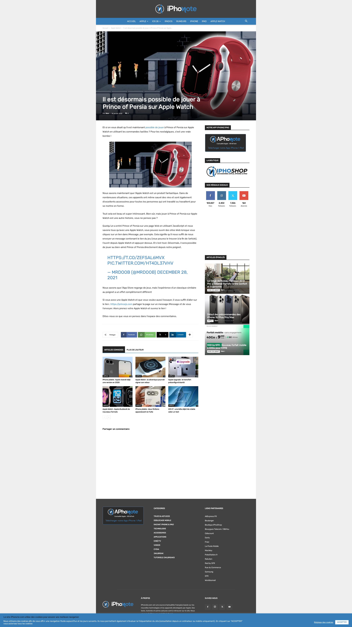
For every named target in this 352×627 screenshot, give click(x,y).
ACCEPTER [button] (342, 622)
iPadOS (168, 21)
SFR (206, 576)
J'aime (210, 192)
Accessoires (160, 533)
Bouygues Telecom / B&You (217, 529)
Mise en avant (213, 290)
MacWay (208, 550)
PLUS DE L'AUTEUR (135, 350)
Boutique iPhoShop (213, 525)
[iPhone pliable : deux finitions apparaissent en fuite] (150, 396)
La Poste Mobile (212, 546)
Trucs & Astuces (162, 516)
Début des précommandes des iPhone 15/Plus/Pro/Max (223, 316)
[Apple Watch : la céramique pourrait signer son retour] (150, 367)
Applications (160, 537)
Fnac (207, 542)
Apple (143, 21)
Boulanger (209, 520)
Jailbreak (158, 553)
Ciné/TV (157, 541)
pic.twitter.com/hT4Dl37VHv (140, 263)
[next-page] (108, 417)
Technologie (160, 529)
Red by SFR (210, 563)
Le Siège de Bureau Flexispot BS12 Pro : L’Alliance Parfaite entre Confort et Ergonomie (227, 283)
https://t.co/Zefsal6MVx (135, 257)
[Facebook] (207, 607)
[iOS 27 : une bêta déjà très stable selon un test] (183, 396)
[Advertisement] (227, 233)
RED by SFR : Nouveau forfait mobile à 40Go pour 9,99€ (226, 346)
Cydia (156, 549)
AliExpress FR (211, 516)
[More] (190, 334)
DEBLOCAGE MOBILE (162, 520)
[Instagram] (215, 607)
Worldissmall (210, 580)
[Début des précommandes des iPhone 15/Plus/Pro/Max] (227, 309)
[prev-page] (104, 417)
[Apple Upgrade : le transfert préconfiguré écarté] (183, 367)
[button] (246, 21)
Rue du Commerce (213, 567)
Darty (207, 538)
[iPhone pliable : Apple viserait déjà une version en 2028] (118, 367)
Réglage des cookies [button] (323, 622)
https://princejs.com (121, 304)
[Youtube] (229, 607)
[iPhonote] (176, 9)
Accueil (131, 21)
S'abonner (244, 192)
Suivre (221, 192)
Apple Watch (218, 21)
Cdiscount (209, 533)
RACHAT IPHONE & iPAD (164, 524)
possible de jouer (154, 127)
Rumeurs (181, 21)
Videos (157, 545)
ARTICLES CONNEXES (113, 350)
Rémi (107, 113)
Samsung (209, 572)
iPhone (194, 21)
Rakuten (208, 559)
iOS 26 (155, 21)
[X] (222, 607)
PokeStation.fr (211, 555)
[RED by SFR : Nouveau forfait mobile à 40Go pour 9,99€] (227, 340)
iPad (204, 21)
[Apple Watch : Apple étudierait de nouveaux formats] (118, 396)
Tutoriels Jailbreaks (164, 557)
